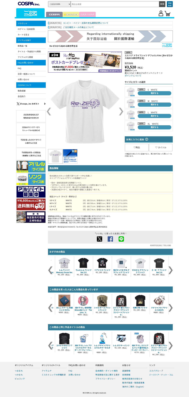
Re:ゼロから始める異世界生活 (63, 45)
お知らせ (126, 365)
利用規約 (99, 365)
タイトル (162, 147)
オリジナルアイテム (24, 365)
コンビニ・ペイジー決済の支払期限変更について (85, 23)
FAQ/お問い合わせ (77, 365)
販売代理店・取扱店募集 (133, 382)
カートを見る (23, 34)
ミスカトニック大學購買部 (54, 374)
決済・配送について (26, 73)
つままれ (19, 370)
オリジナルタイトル (51, 365)
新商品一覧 (22, 45)
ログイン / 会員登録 (26, 29)
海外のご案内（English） (133, 386)
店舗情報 (126, 370)
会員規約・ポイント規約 (106, 370)
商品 (138, 147)
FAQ (19, 68)
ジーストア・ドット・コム (161, 374)
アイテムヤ (47, 370)
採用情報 (126, 374)
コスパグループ (156, 370)
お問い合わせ (23, 79)
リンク (152, 365)
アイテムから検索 (25, 57)
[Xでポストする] (99, 240)
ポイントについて (133, 75)
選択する (154, 93)
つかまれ (19, 374)
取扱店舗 (21, 90)
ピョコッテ (20, 378)
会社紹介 (21, 96)
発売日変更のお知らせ (132, 378)
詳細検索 (170, 4)
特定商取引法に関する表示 (107, 374)
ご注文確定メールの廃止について (78, 27)
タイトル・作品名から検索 (29, 51)
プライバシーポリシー (105, 378)
